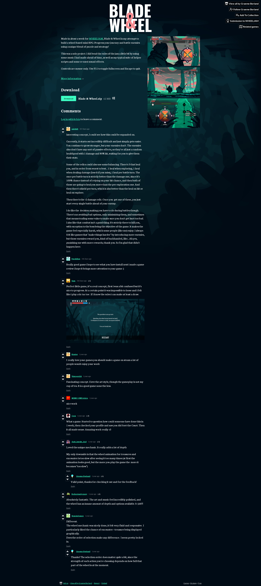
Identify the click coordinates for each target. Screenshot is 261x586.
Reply (68, 251)
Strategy (193, 583)
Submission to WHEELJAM (244, 20)
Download (68, 98)
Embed (104, 583)
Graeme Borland (83, 476)
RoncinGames (78, 516)
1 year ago (83, 354)
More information (71, 78)
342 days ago (86, 259)
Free (199, 583)
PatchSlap (76, 259)
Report (97, 583)
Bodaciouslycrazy (79, 494)
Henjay (75, 354)
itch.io (65, 583)
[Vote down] (63, 132)
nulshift (75, 129)
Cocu (74, 415)
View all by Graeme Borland (81, 583)
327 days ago (84, 129)
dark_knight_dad (79, 441)
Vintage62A (77, 376)
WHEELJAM (96, 38)
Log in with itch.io (70, 119)
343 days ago (82, 280)
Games (186, 583)
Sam (73, 280)
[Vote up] (63, 128)
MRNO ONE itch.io (80, 398)
